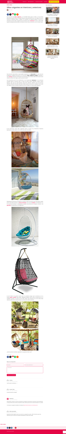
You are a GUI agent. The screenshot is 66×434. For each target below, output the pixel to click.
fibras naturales (22, 202)
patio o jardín (13, 297)
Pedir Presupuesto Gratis (54, 1)
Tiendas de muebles (39, 1)
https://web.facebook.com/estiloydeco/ (31, 405)
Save (13, 13)
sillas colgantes (17, 16)
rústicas (10, 76)
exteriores (32, 20)
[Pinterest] (15, 428)
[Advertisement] (25, 30)
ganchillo (9, 205)
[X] (10, 14)
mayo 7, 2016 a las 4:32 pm (13, 390)
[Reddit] (17, 14)
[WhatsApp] (15, 14)
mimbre (33, 202)
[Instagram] (11, 428)
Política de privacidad (10, 431)
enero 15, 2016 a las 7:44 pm (13, 381)
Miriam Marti (10, 9)
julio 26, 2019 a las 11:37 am (13, 412)
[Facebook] (8, 14)
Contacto (45, 1)
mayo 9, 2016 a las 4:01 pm (13, 399)
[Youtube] (14, 428)
